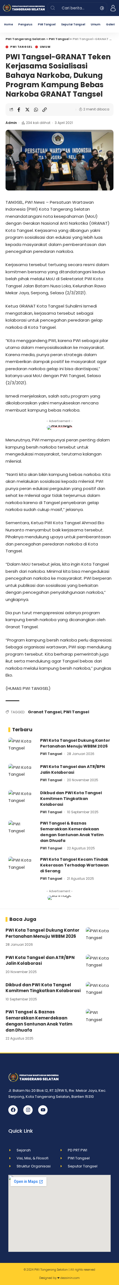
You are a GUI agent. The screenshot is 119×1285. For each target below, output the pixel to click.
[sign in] (113, 8)
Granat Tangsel (44, 712)
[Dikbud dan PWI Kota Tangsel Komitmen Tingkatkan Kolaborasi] (22, 800)
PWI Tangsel (21, 47)
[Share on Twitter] (27, 109)
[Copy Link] (44, 109)
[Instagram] (28, 1110)
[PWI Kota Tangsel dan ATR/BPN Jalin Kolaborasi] (22, 774)
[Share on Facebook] (19, 109)
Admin (11, 122)
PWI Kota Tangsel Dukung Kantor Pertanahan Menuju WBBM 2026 (75, 743)
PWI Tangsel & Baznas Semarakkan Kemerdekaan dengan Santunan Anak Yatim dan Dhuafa (72, 831)
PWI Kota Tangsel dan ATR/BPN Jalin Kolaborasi (72, 769)
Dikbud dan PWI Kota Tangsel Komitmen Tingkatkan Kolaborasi (71, 798)
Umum (45, 47)
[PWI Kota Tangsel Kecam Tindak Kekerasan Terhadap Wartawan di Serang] (22, 867)
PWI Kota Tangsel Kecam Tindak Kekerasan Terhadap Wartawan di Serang (74, 865)
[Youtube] (43, 1110)
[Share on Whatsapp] (36, 109)
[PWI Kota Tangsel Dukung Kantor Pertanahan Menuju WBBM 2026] (22, 748)
